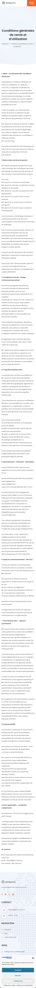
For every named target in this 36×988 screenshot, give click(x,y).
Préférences (18, 981)
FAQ (5, 933)
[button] (33, 958)
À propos (7, 930)
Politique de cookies (10, 985)
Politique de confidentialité (24, 985)
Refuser (18, 975)
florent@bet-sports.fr (16, 910)
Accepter (18, 970)
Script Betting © (10, 937)
